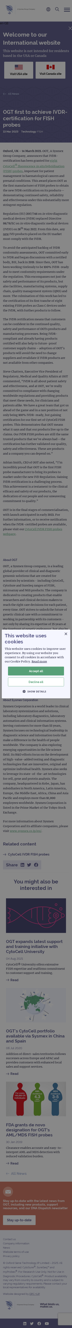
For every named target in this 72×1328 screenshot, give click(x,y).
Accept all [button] (36, 671)
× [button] (65, 633)
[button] (36, 691)
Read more (39, 661)
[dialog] (36, 664)
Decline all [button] (36, 682)
